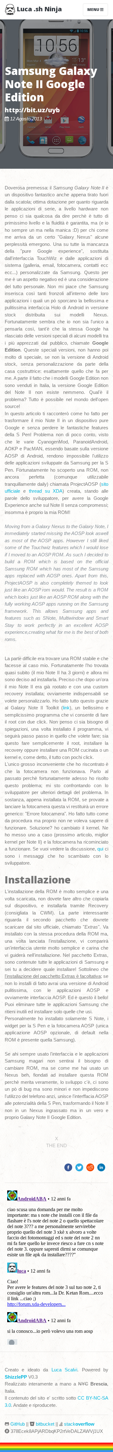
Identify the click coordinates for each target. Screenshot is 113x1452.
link (66, 707)
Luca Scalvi (64, 1369)
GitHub (17, 1424)
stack (79, 1424)
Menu (93, 9)
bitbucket (45, 1424)
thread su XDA (46, 491)
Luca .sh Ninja (38, 9)
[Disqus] (56, 1266)
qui (100, 848)
